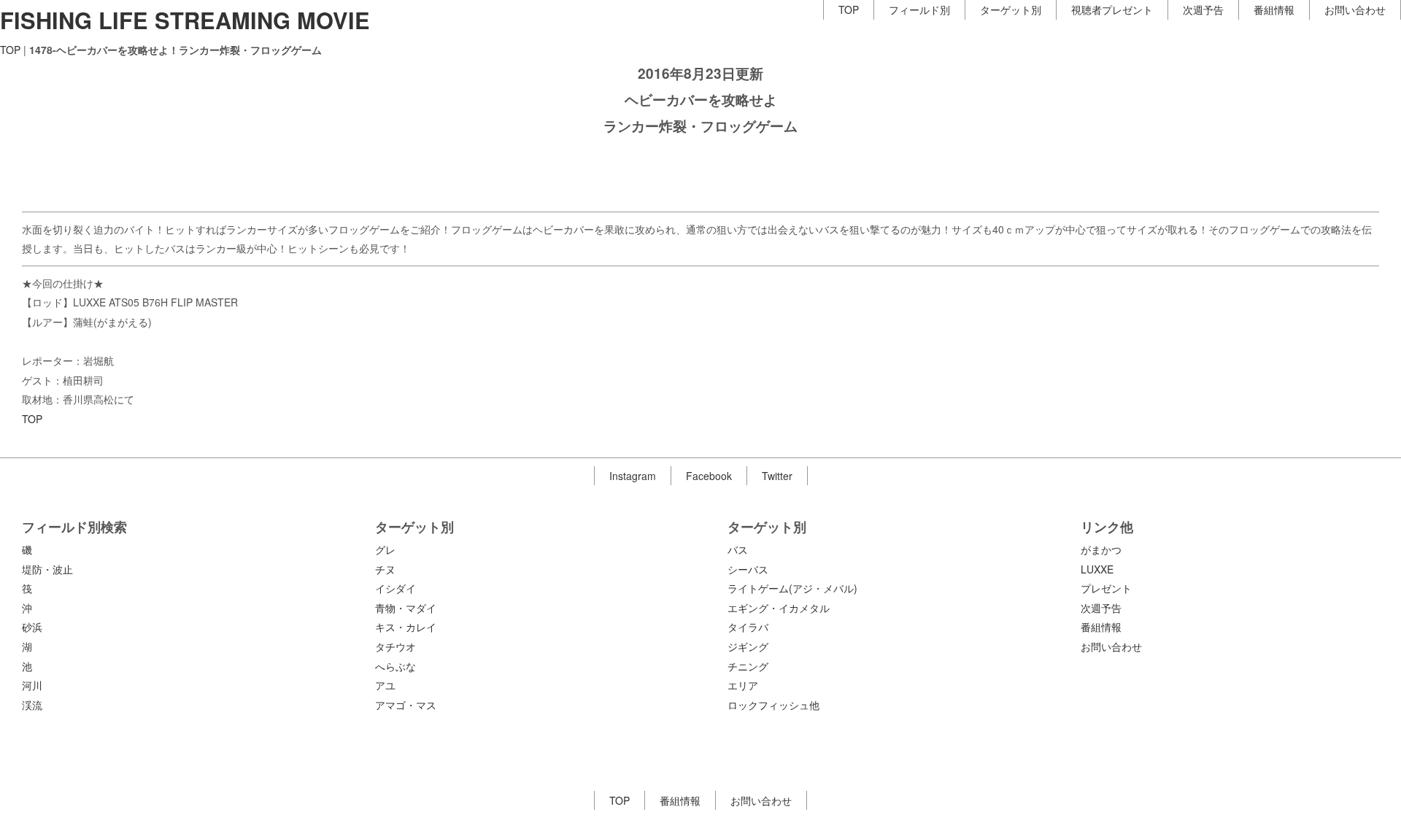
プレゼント (1106, 588)
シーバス (747, 569)
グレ (385, 549)
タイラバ (747, 626)
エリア (742, 685)
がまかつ (1101, 549)
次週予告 (1203, 9)
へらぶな (395, 666)
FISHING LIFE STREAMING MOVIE (185, 20)
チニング (747, 666)
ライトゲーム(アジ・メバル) (792, 588)
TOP (848, 9)
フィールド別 (919, 9)
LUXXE (1097, 569)
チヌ (385, 569)
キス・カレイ (405, 626)
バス (737, 549)
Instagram (632, 475)
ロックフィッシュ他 (773, 704)
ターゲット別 (1010, 9)
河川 (32, 685)
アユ (385, 685)
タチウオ (395, 646)
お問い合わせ (1355, 9)
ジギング (747, 646)
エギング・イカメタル (778, 607)
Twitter (777, 475)
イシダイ (395, 588)
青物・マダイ (405, 607)
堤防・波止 (47, 569)
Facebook (709, 475)
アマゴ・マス (405, 704)
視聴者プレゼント (1112, 9)
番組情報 (1274, 9)
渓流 (32, 704)
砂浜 (32, 626)
